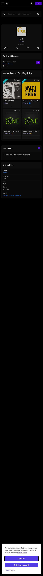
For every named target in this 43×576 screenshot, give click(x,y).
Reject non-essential (21, 565)
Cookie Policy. (22, 552)
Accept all (21, 558)
